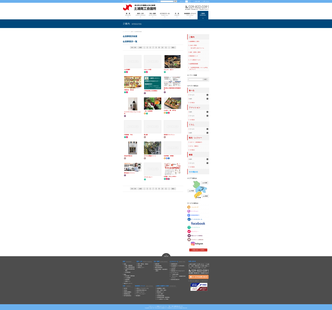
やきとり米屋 (147, 69)
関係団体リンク (194, 56)
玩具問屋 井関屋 (169, 156)
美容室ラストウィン (169, 134)
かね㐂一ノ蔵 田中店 (170, 110)
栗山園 (146, 134)
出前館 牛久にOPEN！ (170, 176)
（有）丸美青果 (148, 111)
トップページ (126, 31)
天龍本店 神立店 (129, 90)
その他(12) (193, 172)
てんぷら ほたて (169, 69)
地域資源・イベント (190, 15)
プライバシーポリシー (194, 280)
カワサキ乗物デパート (150, 156)
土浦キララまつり (140, 292)
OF (166, 307)
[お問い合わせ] (198, 261)
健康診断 (157, 264)
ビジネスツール (164, 15)
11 (166, 47)
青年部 (125, 288)
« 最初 (140, 47)
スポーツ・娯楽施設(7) (196, 142)
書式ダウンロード (128, 283)
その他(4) (192, 119)
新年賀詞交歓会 (127, 295)
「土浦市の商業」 (175, 274)
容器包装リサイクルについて (178, 270)
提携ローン (127, 281)
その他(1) (192, 102)
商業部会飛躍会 (127, 292)
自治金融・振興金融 (130, 275)
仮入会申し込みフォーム (197, 48)
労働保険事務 (158, 265)
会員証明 (173, 269)
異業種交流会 (127, 293)
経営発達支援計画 (175, 279)
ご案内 (203, 15)
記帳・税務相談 (128, 265)
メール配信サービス (195, 60)
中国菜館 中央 (128, 134)
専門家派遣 (127, 272)
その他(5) (192, 167)
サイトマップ (204, 280)
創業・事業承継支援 (130, 267)
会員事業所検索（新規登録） (163, 297)
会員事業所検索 (138, 31)
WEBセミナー (141, 267)
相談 (125, 264)
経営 (128, 15)
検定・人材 (140, 15)
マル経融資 (127, 277)
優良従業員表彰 (158, 267)
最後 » (173, 47)
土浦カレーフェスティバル (142, 288)
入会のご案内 (193, 45)
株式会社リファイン (129, 173)
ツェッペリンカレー (140, 293)
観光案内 (138, 295)
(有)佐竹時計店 (128, 156)
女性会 (125, 290)
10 (162, 47)
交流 (177, 15)
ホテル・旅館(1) (194, 146)
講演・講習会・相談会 (143, 264)
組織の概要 (197, 1)
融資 (125, 274)
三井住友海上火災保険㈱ (150, 90)
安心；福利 (152, 15)
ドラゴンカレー (148, 177)
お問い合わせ (206, 1)
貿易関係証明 (174, 264)
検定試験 (140, 265)
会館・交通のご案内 (195, 52)
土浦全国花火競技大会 (141, 290)
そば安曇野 (127, 69)
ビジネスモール (174, 272)
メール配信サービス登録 (162, 299)
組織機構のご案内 (194, 41)
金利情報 (127, 279)
